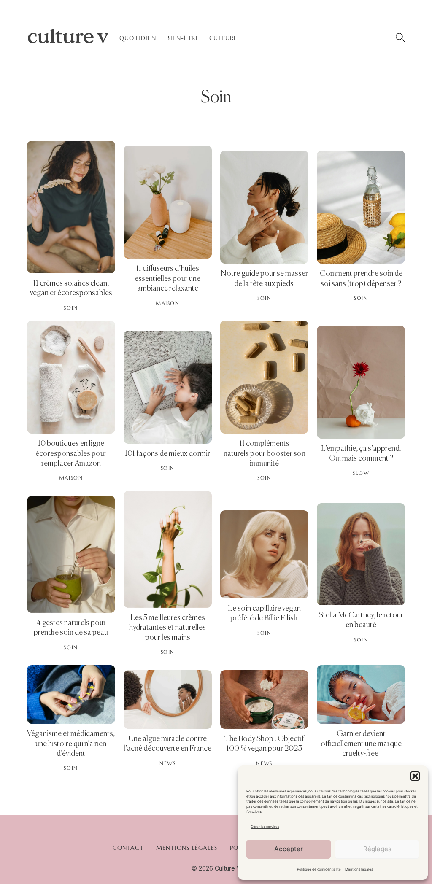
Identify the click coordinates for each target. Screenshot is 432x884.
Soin (71, 308)
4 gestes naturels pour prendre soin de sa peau (71, 628)
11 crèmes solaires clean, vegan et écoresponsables (71, 288)
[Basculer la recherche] (400, 37)
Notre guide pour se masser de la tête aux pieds (264, 279)
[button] (415, 776)
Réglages (377, 849)
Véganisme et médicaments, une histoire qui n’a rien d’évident (71, 743)
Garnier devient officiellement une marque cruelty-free (361, 743)
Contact (128, 848)
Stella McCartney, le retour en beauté (361, 620)
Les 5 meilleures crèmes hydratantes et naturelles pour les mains (167, 627)
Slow (361, 473)
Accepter (288, 849)
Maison (168, 303)
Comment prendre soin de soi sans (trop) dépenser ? (361, 279)
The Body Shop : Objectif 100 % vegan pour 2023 (264, 744)
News (167, 763)
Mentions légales (359, 869)
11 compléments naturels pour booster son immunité (264, 453)
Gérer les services (265, 827)
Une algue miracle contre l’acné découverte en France (167, 744)
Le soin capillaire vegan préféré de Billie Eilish (264, 614)
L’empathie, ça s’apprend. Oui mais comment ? (361, 454)
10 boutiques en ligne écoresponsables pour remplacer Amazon (71, 453)
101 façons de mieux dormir (167, 454)
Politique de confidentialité (319, 869)
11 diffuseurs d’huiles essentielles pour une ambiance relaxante (167, 278)
